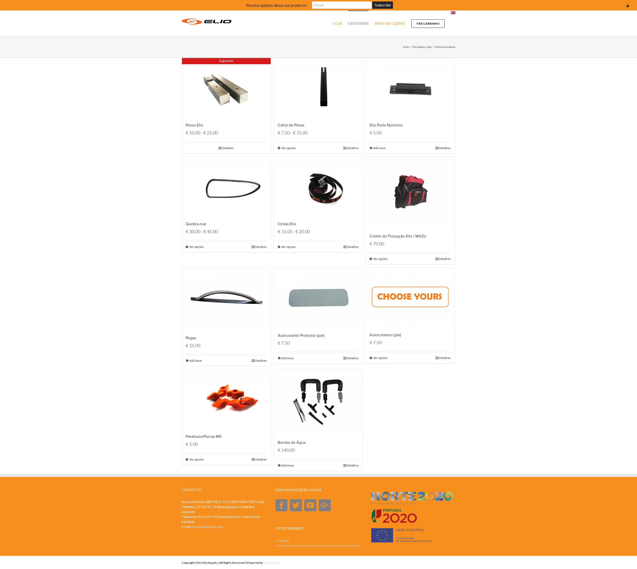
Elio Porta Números (386, 125)
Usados (283, 541)
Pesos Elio (194, 125)
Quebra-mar (196, 224)
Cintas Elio (287, 224)
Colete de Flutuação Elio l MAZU (398, 236)
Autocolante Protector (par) (301, 335)
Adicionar (379, 148)
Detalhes (228, 148)
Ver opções (288, 148)
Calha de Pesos (291, 125)
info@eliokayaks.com (207, 527)
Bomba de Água (292, 442)
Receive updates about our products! (276, 5)
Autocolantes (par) (385, 335)
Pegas (191, 338)
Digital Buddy (272, 563)
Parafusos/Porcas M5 (203, 436)
